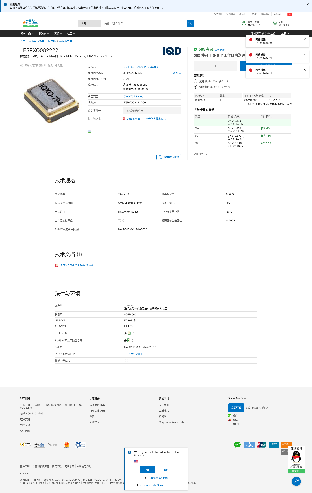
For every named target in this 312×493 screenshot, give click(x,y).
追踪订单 (265, 14)
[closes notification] (307, 4)
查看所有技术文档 (156, 118)
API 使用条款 (84, 466)
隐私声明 (25, 466)
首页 (22, 40)
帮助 (254, 14)
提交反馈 (25, 424)
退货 (92, 416)
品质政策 (164, 410)
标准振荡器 (65, 40)
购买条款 (57, 466)
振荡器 (52, 40)
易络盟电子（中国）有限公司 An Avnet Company (46, 480)
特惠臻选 (230, 14)
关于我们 (164, 404)
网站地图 (69, 466)
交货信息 (95, 422)
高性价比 (218, 14)
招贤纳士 (164, 416)
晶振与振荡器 (36, 40)
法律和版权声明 (41, 466)
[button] (27, 33)
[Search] (190, 23)
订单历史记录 (97, 410)
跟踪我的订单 (97, 404)
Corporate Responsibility (173, 422)
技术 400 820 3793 (32, 413)
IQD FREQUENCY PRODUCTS (140, 66)
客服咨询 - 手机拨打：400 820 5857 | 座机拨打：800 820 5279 (51, 406)
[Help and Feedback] (296, 481)
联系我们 (243, 14)
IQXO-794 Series (133, 96)
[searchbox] (144, 23)
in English (278, 14)
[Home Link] (30, 23)
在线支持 (25, 419)
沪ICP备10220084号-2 (32, 482)
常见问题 (25, 430)
